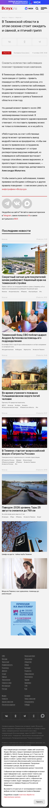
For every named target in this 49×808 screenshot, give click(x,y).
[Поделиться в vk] (9, 42)
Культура (27, 668)
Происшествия (29, 656)
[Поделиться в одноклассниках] (24, 42)
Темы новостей (29, 698)
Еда (25, 689)
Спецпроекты (29, 702)
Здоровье (27, 683)
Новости (11, 17)
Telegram (7, 216)
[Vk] (6, 716)
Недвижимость (7, 665)
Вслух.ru (9, 8)
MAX (16, 219)
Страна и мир (6, 683)
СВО (3, 656)
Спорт (4, 674)
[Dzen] (33, 716)
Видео (4, 696)
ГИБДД (27, 704)
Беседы (4, 659)
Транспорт (5, 662)
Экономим (28, 659)
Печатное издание (8, 704)
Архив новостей (7, 702)
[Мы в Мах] (29, 8)
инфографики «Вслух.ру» (14, 189)
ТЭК (25, 685)
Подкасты (27, 671)
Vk (29, 216)
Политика (5, 668)
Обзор (26, 665)
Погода (4, 689)
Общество (18, 17)
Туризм (26, 679)
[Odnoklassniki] (15, 716)
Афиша (4, 677)
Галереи (27, 696)
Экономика (28, 677)
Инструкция (6, 685)
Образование (29, 674)
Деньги (4, 671)
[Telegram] (24, 716)
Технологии (6, 679)
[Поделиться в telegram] (39, 42)
